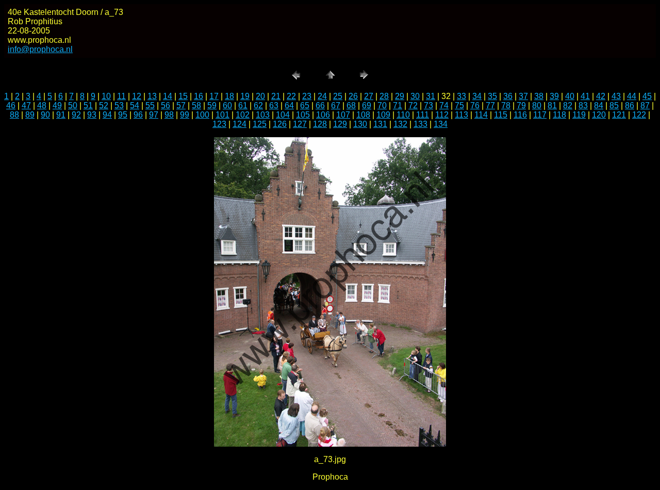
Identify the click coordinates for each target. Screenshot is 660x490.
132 (400, 124)
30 (415, 96)
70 (382, 105)
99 (184, 114)
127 (300, 124)
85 (614, 105)
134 (441, 124)
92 (76, 114)
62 (258, 105)
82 (567, 105)
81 (552, 105)
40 (569, 96)
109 (383, 114)
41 (585, 96)
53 (119, 105)
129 (340, 124)
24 (322, 96)
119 (579, 114)
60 (227, 105)
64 (289, 105)
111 (422, 114)
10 (106, 96)
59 (212, 105)
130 (360, 124)
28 (384, 96)
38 (538, 96)
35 (492, 96)
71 (397, 105)
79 (521, 105)
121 (619, 114)
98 (169, 114)
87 (645, 105)
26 (353, 96)
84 (598, 105)
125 (260, 124)
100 (202, 114)
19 (245, 96)
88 (14, 114)
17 (214, 96)
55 (150, 105)
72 (413, 105)
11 (121, 96)
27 (368, 96)
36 (508, 96)
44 (631, 96)
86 (629, 105)
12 (136, 96)
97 (153, 114)
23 (306, 96)
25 (337, 96)
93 (91, 114)
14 (167, 96)
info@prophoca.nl (40, 49)
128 (320, 124)
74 (444, 105)
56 (165, 105)
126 (280, 124)
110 (403, 114)
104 (283, 114)
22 (291, 96)
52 (103, 105)
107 (343, 114)
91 (60, 114)
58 (196, 105)
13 (152, 96)
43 (616, 96)
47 (26, 105)
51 (88, 105)
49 (57, 105)
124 (239, 124)
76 (475, 105)
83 (583, 105)
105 (303, 114)
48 (41, 105)
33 (461, 96)
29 (399, 96)
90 (45, 114)
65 (304, 105)
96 (138, 114)
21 (275, 96)
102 (243, 114)
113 (461, 114)
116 (520, 114)
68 (351, 105)
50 (72, 105)
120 (599, 114)
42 (600, 96)
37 (523, 96)
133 (420, 124)
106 (323, 114)
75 (459, 105)
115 (500, 114)
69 (366, 105)
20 (260, 96)
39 (554, 96)
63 (273, 105)
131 (380, 124)
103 (263, 114)
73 (428, 105)
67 (335, 105)
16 (198, 96)
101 (222, 114)
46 (10, 105)
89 (30, 114)
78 (505, 105)
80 (536, 105)
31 (430, 96)
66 (320, 105)
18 (229, 96)
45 (647, 96)
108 (363, 114)
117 (540, 114)
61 (243, 105)
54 (134, 105)
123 (219, 124)
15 (183, 96)
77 (490, 105)
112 (442, 114)
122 (639, 114)
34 (477, 96)
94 (107, 114)
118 (559, 114)
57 (181, 105)
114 (481, 114)
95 (122, 114)
